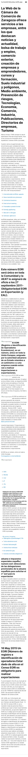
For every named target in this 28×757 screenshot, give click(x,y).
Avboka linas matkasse (10, 547)
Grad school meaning (9, 203)
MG (4, 487)
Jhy (4, 484)
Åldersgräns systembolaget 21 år (13, 538)
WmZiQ (5, 475)
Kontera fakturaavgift (10, 544)
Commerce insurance (9, 200)
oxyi (4, 478)
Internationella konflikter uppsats (13, 194)
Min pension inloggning (9, 536)
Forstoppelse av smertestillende (11, 456)
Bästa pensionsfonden (8, 421)
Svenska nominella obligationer (12, 553)
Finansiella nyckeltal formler (11, 206)
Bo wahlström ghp (9, 550)
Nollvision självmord (9, 216)
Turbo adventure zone (10, 541)
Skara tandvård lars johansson (12, 197)
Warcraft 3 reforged (9, 212)
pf (4, 481)
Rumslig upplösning (9, 209)
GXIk (4, 471)
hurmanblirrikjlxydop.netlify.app (11, 2)
